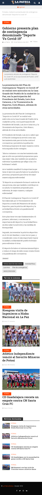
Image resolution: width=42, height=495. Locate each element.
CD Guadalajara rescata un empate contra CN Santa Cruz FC (20, 400)
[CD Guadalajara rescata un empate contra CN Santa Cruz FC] (21, 379)
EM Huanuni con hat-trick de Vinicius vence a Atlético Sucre (23, 468)
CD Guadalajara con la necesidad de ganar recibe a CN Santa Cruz (25, 458)
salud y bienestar (9, 271)
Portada (5, 12)
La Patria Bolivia (8, 486)
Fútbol (6, 22)
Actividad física (30, 264)
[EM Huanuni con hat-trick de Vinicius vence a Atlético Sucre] (6, 467)
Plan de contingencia (19, 267)
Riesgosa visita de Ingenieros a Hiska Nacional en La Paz (15, 314)
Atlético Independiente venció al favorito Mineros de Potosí (21, 357)
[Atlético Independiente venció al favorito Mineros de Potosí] (21, 335)
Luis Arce (7, 267)
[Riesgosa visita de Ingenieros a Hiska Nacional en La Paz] (21, 292)
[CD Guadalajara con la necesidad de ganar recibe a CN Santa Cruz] (6, 457)
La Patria (7, 42)
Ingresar (21, 7)
